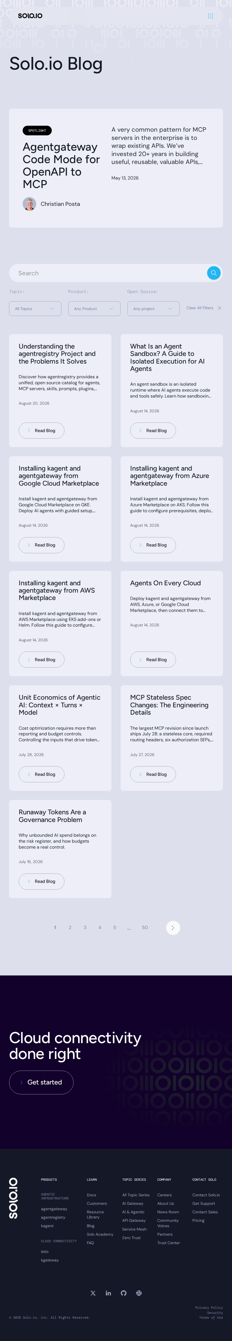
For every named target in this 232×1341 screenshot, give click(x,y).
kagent (47, 1225)
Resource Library (95, 1214)
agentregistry (53, 1217)
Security (215, 1313)
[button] (35, 308)
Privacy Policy (209, 1308)
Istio (44, 1251)
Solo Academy (100, 1234)
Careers (164, 1194)
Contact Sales (205, 1211)
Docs (91, 1194)
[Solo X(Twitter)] (93, 1293)
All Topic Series (136, 1194)
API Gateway (134, 1220)
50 (145, 927)
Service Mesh (134, 1229)
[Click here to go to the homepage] (30, 16)
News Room (168, 1211)
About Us (165, 1203)
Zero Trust (131, 1237)
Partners (165, 1234)
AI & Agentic (133, 1211)
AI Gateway (132, 1203)
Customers (97, 1203)
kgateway (50, 1260)
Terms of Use (211, 1318)
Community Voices (168, 1223)
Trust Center (168, 1242)
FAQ (90, 1242)
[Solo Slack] (139, 1293)
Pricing (198, 1220)
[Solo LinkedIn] (108, 1293)
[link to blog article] (60, 390)
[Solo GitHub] (123, 1293)
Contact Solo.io (206, 1194)
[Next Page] (173, 928)
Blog (90, 1225)
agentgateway (54, 1208)
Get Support (203, 1203)
